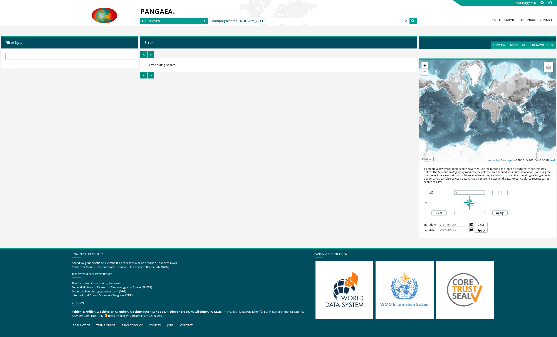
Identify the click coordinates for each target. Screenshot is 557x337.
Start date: (430, 224)
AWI (552, 160)
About (532, 20)
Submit (509, 20)
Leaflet (495, 160)
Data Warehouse (543, 45)
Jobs (170, 325)
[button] (424, 65)
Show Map (499, 45)
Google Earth (519, 45)
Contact (546, 20)
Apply (500, 213)
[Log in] (550, 2)
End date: (429, 230)
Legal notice (81, 325)
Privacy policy (132, 325)
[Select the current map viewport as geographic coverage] (500, 192)
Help (521, 20)
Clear (439, 213)
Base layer (506, 160)
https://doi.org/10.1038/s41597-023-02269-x (136, 316)
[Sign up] (542, 2)
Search (496, 20)
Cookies (155, 325)
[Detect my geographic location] (431, 192)
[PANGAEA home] (104, 11)
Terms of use (105, 325)
